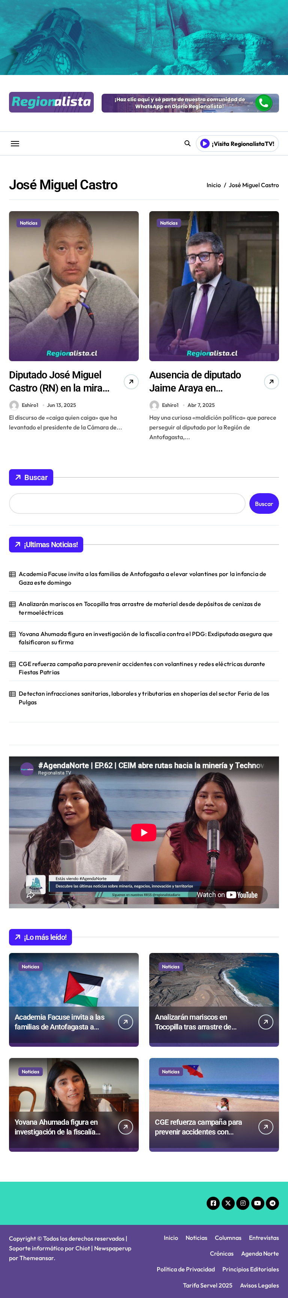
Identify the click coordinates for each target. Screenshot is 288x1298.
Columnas (228, 1237)
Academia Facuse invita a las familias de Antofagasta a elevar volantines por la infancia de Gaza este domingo (142, 578)
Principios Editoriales (250, 1269)
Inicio (171, 1237)
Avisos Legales (259, 1285)
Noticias (29, 223)
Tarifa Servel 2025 (207, 1285)
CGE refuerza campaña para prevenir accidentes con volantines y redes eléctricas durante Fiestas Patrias (142, 668)
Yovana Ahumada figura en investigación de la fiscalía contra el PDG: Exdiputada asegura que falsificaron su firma (146, 638)
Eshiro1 (30, 405)
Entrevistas (264, 1237)
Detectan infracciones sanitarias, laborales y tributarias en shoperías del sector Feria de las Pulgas (144, 697)
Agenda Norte (260, 1253)
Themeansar (37, 1258)
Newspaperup (112, 1248)
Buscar (36, 477)
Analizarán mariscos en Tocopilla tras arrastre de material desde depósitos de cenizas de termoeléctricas (140, 608)
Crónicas (222, 1253)
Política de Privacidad (186, 1269)
